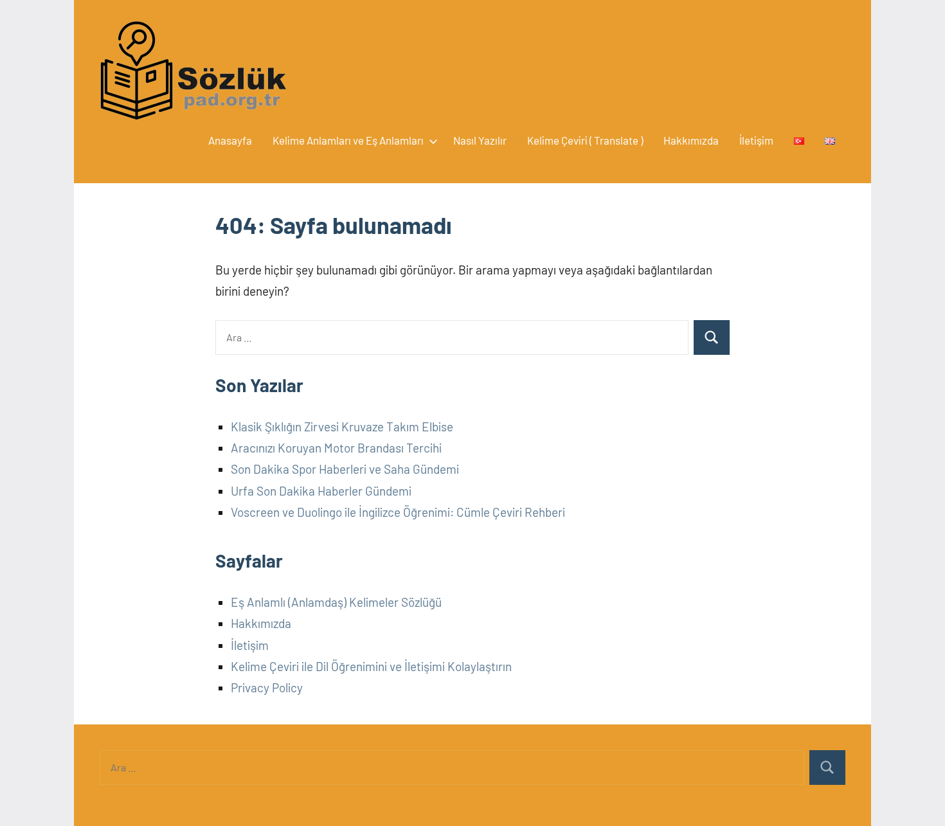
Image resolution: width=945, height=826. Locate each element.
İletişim (756, 140)
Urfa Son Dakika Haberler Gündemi (321, 490)
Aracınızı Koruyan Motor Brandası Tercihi (336, 447)
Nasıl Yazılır (480, 140)
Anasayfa (230, 140)
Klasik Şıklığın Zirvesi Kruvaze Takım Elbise (342, 426)
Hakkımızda (691, 140)
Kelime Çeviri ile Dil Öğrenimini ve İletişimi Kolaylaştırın (371, 666)
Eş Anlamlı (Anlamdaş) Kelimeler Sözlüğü (336, 602)
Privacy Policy (267, 687)
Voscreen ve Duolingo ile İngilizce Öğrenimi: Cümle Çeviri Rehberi (398, 512)
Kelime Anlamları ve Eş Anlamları (348, 140)
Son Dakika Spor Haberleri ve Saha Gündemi (345, 469)
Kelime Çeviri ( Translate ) (585, 140)
